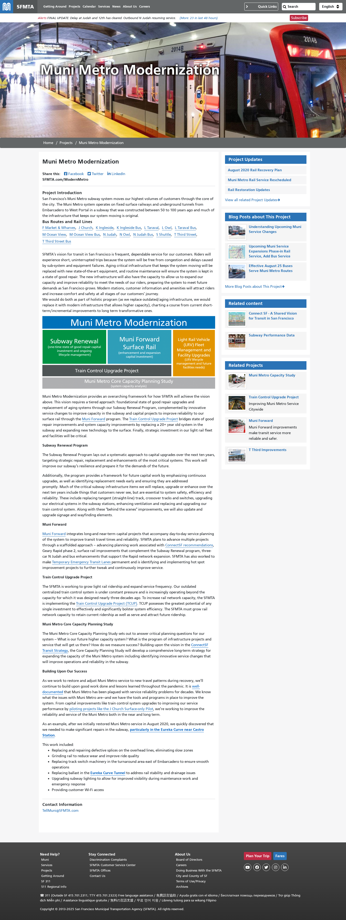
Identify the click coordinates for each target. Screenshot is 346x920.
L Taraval (151, 228)
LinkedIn (118, 174)
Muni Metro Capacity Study (272, 375)
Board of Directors (189, 860)
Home (48, 143)
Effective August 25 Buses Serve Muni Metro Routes (271, 268)
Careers (181, 865)
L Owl (167, 228)
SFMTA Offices (100, 870)
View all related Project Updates (251, 200)
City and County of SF (191, 876)
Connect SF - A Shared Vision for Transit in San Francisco (273, 315)
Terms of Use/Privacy (191, 881)
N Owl (125, 234)
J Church (86, 228)
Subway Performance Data (272, 335)
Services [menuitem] (104, 6)
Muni (45, 860)
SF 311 (46, 881)
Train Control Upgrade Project (274, 397)
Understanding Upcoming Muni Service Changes (275, 229)
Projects (66, 143)
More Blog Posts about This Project (253, 286)
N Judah (109, 234)
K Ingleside (104, 228)
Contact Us (97, 876)
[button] (330, 6)
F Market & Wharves (58, 228)
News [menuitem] (116, 6)
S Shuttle (163, 234)
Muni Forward (261, 420)
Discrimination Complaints (108, 860)
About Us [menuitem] (130, 6)
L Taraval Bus (185, 228)
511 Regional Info (53, 887)
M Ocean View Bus (84, 234)
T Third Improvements (267, 450)
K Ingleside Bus (129, 228)
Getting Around (52, 876)
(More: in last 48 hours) (199, 18)
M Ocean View (54, 234)
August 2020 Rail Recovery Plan (255, 170)
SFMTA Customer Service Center (113, 865)
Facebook (76, 174)
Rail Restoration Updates (249, 190)
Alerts (42, 18)
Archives (182, 887)
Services (46, 865)
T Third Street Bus (56, 241)
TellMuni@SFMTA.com (60, 810)
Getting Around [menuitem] (54, 6)
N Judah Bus (143, 234)
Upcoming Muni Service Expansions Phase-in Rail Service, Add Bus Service (269, 251)
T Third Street (185, 234)
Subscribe (299, 18)
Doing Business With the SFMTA (199, 870)
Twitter (98, 174)
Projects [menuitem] (74, 6)
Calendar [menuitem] (89, 6)
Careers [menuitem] (144, 6)
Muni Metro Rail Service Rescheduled (259, 180)
